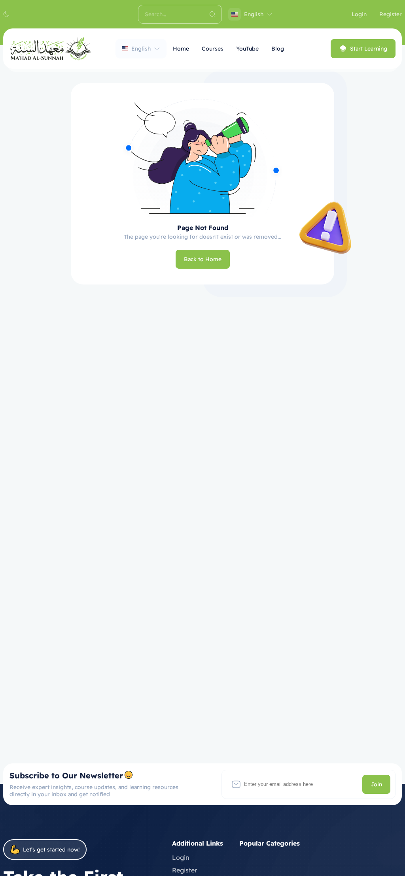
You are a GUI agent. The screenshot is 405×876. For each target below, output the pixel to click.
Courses (212, 48)
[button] (6, 14)
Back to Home (202, 259)
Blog (277, 48)
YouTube (247, 48)
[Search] (212, 14)
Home (181, 48)
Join (376, 784)
